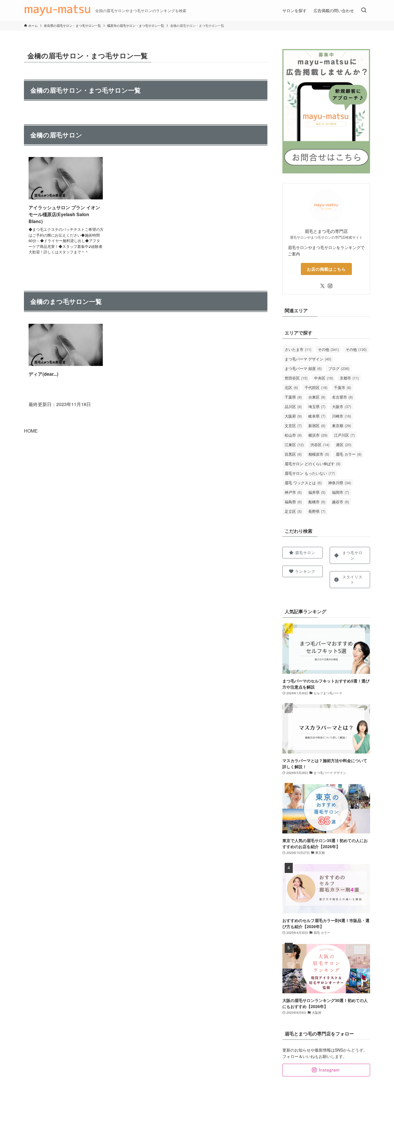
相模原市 (318, 454)
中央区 (323, 378)
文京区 (293, 425)
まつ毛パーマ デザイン (308, 359)
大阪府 (293, 416)
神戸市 (293, 492)
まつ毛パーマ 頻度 (303, 368)
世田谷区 (296, 378)
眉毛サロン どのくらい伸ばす (312, 463)
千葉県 (293, 397)
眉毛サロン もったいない (310, 473)
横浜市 (317, 435)
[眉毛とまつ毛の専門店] (57, 10)
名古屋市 (342, 397)
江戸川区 (344, 435)
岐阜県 (316, 416)
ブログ (338, 368)
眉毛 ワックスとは (303, 482)
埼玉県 (316, 406)
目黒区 (293, 454)
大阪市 (341, 406)
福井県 (316, 492)
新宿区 (316, 425)
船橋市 (316, 501)
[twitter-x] (322, 286)
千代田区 (316, 387)
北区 (291, 387)
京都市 (349, 378)
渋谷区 (319, 444)
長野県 (316, 511)
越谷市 (340, 501)
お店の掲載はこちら (326, 269)
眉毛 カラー (348, 454)
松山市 (293, 435)
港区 (343, 444)
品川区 (293, 406)
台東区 (316, 397)
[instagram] (330, 286)
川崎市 (341, 416)
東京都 (341, 425)
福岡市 (340, 492)
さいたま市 (298, 349)
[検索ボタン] (363, 10)
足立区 (293, 511)
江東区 (294, 444)
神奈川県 (339, 482)
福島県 (293, 501)
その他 (328, 349)
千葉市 (342, 387)
